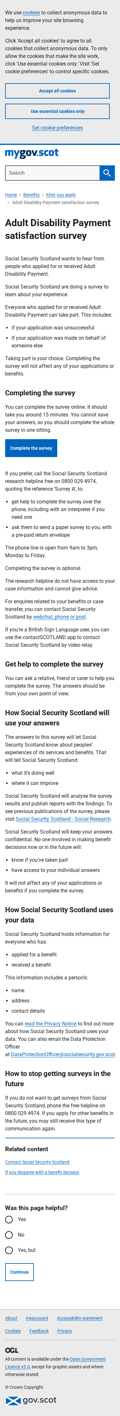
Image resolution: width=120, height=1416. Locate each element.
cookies (31, 13)
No (21, 1235)
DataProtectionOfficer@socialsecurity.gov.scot (63, 1054)
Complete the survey (31, 448)
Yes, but (27, 1250)
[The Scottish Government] (30, 1401)
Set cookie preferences (57, 128)
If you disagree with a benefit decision (42, 1172)
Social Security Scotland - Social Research (63, 819)
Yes (22, 1219)
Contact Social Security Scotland (37, 1162)
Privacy (64, 1330)
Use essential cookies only (57, 111)
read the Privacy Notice (50, 1024)
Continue (19, 1272)
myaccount (37, 1318)
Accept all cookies (57, 90)
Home (11, 194)
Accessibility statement (80, 1318)
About (11, 1318)
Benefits (31, 194)
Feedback (39, 1330)
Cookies (13, 1330)
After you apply (61, 194)
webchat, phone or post (59, 617)
